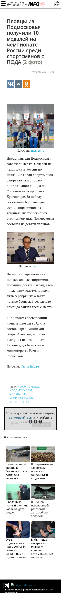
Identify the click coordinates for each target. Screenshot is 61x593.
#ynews (34, 387)
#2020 (22, 387)
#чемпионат (19, 402)
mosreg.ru (37, 150)
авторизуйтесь (20, 417)
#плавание (17, 394)
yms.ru (37, 266)
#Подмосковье (21, 390)
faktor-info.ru (30, 366)
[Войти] (57, 4)
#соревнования (21, 398)
